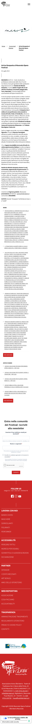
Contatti (5, 629)
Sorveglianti (7, 523)
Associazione (7, 595)
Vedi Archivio (8, 355)
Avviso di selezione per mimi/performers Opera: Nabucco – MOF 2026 (15, 367)
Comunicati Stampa (12, 47)
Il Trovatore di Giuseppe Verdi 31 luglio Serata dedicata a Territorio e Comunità (15, 247)
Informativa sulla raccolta (10, 722)
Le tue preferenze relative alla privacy (18, 718)
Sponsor (5, 570)
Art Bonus (6, 578)
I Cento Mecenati (8, 574)
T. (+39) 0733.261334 (20, 691)
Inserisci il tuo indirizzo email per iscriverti (16, 433)
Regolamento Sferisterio (12, 620)
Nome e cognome (16, 444)
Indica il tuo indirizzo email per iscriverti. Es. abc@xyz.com (16, 441)
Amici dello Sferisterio (11, 582)
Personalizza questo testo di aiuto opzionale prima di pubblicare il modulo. (16, 451)
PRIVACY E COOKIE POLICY (11, 625)
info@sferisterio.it (8, 693)
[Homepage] (6, 4)
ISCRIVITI (16, 472)
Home (3, 46)
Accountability (8, 603)
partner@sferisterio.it (23, 194)
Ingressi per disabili (10, 548)
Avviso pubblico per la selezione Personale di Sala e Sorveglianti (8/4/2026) (16, 386)
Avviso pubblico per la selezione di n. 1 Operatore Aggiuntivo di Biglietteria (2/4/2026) (15, 393)
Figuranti (5, 527)
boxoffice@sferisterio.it (21, 698)
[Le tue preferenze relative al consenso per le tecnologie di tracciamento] (29, 721)
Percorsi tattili (8, 544)
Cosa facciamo (7, 599)
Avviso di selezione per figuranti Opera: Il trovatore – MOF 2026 (16, 373)
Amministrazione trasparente (14, 616)
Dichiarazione (7, 557)
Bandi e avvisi (7, 515)
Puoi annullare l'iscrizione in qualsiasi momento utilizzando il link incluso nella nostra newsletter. (16, 460)
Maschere (5, 519)
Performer (6, 531)
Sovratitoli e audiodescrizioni (15, 553)
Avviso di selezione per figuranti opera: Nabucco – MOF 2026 (15, 380)
